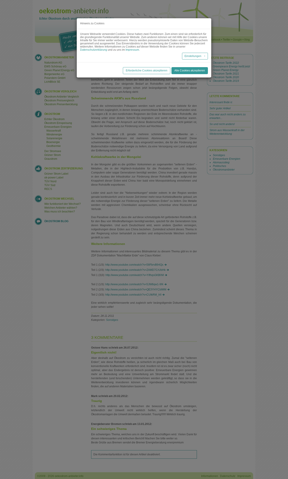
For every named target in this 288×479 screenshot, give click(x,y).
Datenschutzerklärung (93, 49)
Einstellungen (193, 56)
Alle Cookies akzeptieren (189, 70)
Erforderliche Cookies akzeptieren (146, 70)
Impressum (132, 49)
